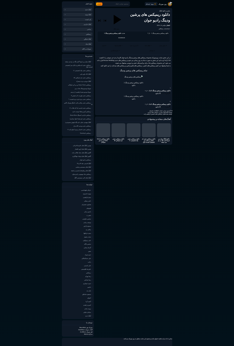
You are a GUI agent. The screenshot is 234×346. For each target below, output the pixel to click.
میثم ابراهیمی (87, 197)
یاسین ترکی (87, 211)
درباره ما (163, 338)
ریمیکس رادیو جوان (85, 160)
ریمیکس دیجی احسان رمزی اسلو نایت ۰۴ (79, 129)
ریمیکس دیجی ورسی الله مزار (82, 126)
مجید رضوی (87, 237)
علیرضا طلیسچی (86, 269)
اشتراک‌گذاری (115, 50)
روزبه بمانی (87, 308)
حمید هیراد (88, 255)
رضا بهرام (88, 276)
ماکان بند (88, 229)
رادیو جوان (124, 58)
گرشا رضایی (87, 247)
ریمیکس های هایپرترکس (134, 66)
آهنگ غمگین (87, 39)
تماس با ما (169, 338)
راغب (89, 262)
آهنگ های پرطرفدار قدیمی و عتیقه (81, 170)
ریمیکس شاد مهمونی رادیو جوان (81, 174)
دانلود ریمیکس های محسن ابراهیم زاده (155, 114)
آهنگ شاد (88, 44)
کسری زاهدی (87, 305)
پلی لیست (88, 19)
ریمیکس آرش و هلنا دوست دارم (82, 111)
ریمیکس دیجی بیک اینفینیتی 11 (82, 70)
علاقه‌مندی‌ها (119, 45)
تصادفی (152, 50)
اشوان (89, 298)
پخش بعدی (163, 45)
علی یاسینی (87, 265)
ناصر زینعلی (87, 201)
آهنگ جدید (88, 9)
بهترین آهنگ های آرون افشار (83, 149)
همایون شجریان (86, 204)
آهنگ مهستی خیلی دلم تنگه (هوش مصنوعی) (78, 122)
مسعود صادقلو (86, 294)
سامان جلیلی (87, 312)
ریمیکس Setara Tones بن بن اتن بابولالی (79, 85)
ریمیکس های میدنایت (118, 66)
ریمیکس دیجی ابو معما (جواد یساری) (80, 119)
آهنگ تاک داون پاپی (85, 74)
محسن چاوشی (86, 219)
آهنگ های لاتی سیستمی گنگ (82, 178)
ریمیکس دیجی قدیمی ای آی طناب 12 (80, 108)
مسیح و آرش (87, 226)
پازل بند (89, 290)
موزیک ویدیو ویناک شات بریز (83, 88)
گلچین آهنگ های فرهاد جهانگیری (81, 156)
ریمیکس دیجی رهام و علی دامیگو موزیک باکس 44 (78, 103)
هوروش (89, 208)
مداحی (89, 29)
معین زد (88, 215)
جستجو (99, 4)
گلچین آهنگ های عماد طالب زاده (81, 152)
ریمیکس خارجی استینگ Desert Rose (80, 115)
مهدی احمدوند (87, 194)
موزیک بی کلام (86, 49)
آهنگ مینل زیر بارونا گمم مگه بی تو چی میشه (78, 61)
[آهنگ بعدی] (99, 20)
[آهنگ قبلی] (105, 20)
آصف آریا (88, 301)
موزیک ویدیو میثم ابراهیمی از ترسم (81, 92)
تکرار (104, 45)
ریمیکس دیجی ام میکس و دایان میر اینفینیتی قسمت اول (78, 66)
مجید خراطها (87, 233)
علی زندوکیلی (87, 240)
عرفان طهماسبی (86, 190)
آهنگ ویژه (88, 14)
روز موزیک (163, 4)
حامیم (89, 287)
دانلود (133, 85)
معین (89, 251)
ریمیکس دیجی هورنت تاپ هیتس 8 (81, 95)
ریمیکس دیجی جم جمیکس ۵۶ (82, 77)
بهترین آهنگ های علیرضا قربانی (82, 145)
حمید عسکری (87, 283)
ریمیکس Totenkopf (85, 133)
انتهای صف (148, 45)
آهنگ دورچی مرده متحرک (83, 81)
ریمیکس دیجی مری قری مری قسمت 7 (79, 99)
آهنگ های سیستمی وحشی (83, 167)
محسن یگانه (87, 244)
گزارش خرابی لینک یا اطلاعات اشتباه (160, 111)
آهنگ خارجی (87, 24)
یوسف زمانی (87, 222)
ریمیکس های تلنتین (149, 66)
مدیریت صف (133, 45)
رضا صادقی (87, 280)
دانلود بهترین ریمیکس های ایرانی (156, 112)
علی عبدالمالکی (86, 258)
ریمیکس (161, 28)
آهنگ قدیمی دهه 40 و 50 (84, 163)
